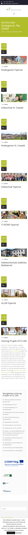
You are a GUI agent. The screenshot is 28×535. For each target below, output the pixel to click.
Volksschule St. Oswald (12, 107)
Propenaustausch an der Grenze (13, 425)
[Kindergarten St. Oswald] (14, 136)
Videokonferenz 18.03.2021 (11, 422)
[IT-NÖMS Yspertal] (14, 215)
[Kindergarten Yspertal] (14, 60)
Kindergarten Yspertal (12, 69)
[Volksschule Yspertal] (14, 177)
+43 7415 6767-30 (8, 1)
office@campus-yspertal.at (10, 3)
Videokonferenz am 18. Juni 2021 (13, 428)
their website (15, 351)
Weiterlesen (18, 532)
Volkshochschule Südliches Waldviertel (14, 264)
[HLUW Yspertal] (14, 293)
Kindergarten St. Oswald (13, 145)
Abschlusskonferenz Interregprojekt (14, 450)
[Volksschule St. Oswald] (14, 98)
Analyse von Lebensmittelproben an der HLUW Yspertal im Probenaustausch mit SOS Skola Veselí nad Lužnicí (14, 433)
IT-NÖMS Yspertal (10, 224)
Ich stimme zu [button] (11, 532)
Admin (6, 66)
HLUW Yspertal (8, 303)
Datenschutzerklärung (7, 517)
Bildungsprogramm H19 (11, 404)
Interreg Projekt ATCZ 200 (14, 341)
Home (3, 31)
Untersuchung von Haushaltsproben (14, 447)
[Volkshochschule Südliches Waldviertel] (14, 253)
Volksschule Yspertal (11, 186)
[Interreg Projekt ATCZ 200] (14, 331)
